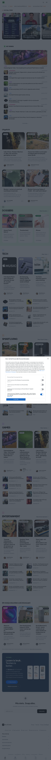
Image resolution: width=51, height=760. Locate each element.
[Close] (48, 359)
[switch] (42, 380)
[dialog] (25, 380)
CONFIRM (15, 399)
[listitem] (25, 377)
